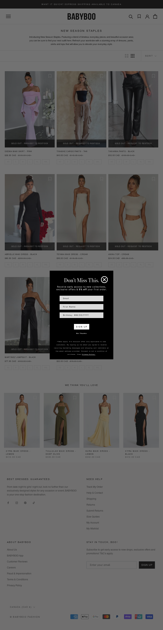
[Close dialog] (104, 280)
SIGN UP (81, 327)
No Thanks (81, 333)
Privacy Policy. (88, 354)
